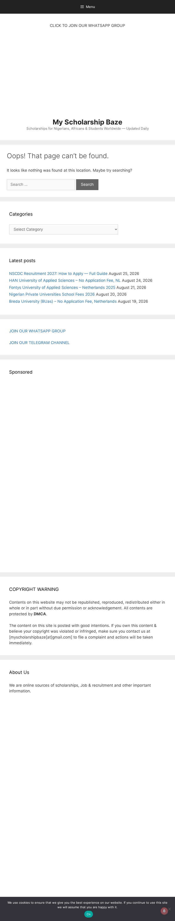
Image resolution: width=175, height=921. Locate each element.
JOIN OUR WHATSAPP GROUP (37, 331)
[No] (169, 909)
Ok (89, 914)
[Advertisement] (87, 75)
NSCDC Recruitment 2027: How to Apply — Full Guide (58, 273)
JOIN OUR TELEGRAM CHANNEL (39, 342)
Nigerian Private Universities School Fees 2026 (52, 294)
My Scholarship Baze (87, 122)
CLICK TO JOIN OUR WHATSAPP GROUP (87, 25)
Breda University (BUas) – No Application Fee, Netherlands (63, 301)
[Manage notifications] (164, 911)
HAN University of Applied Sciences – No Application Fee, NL (65, 280)
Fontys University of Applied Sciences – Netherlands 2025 (62, 287)
